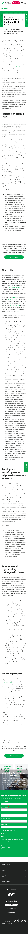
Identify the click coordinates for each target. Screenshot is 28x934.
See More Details (11, 908)
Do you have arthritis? (8, 830)
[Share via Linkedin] (22, 922)
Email (2, 813)
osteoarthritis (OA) (15, 67)
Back (6, 8)
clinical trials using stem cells (15, 287)
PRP (3, 124)
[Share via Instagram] (18, 922)
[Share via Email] (26, 20)
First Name (4, 801)
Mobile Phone (5, 819)
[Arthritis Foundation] (6, 2)
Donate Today (14, 257)
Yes (3, 833)
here (18, 311)
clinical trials (14, 297)
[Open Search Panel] (22, 2)
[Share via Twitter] (26, 17)
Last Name (4, 807)
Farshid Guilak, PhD (7, 683)
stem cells (9, 299)
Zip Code (4, 824)
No (3, 836)
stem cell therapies (15, 305)
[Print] (26, 22)
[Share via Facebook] (26, 14)
